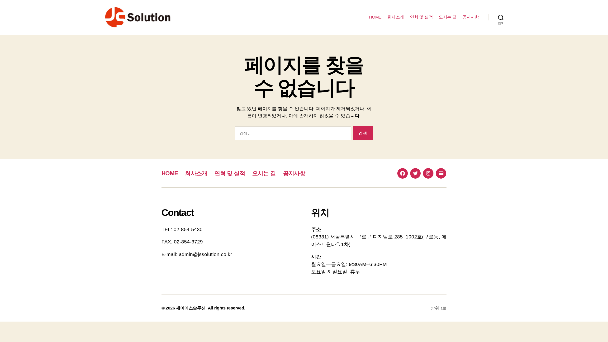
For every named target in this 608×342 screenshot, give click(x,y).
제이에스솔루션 (190, 308)
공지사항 (470, 17)
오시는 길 (447, 17)
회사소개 (395, 17)
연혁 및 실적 (421, 17)
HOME (375, 17)
